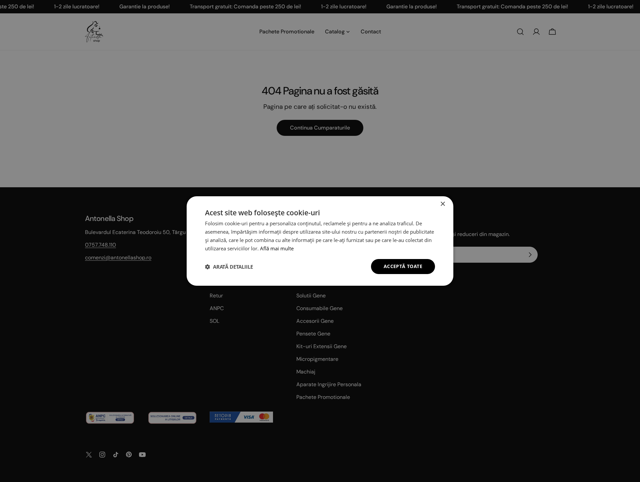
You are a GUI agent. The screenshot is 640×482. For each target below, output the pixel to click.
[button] (229, 266)
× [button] (442, 204)
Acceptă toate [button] (403, 266)
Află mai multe (277, 248)
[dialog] (320, 241)
